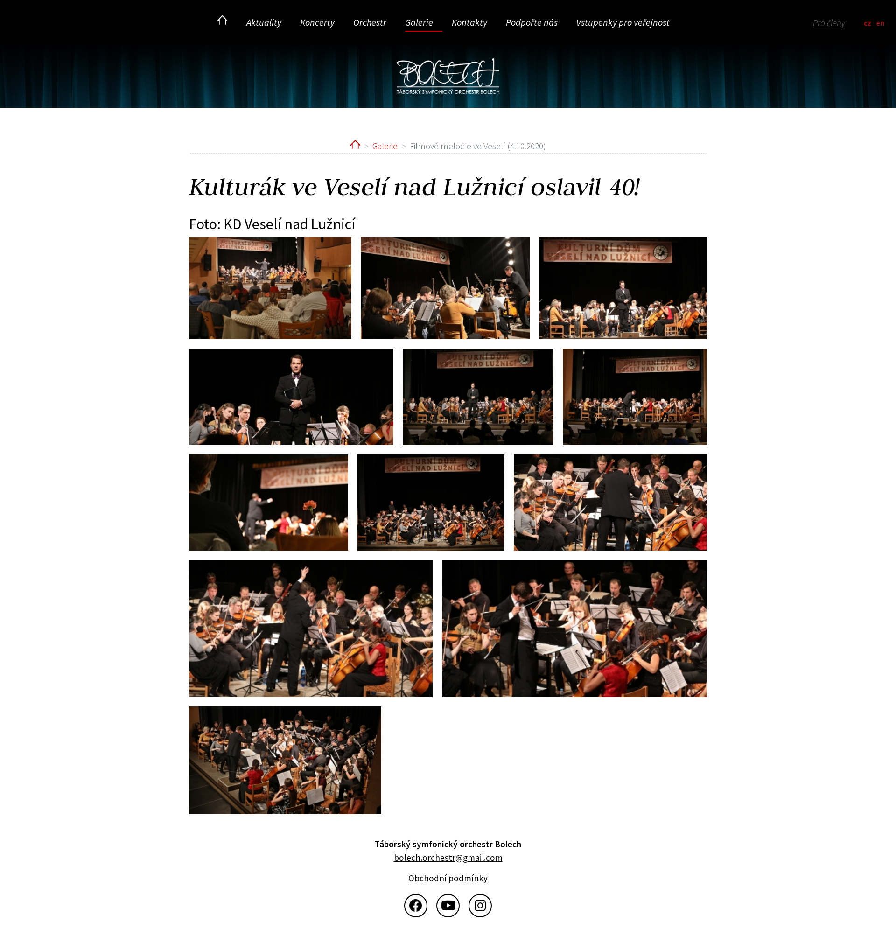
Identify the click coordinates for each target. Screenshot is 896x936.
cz (867, 23)
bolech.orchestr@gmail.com (448, 857)
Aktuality (263, 22)
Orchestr (369, 22)
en (880, 23)
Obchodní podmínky (448, 878)
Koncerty (317, 22)
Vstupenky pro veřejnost (623, 22)
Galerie (419, 22)
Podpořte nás (532, 22)
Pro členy (829, 22)
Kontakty (469, 22)
